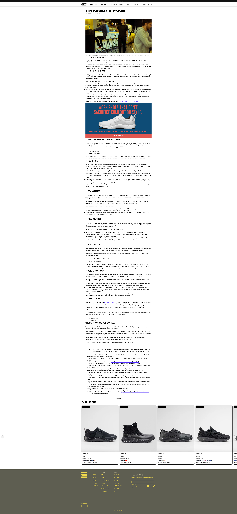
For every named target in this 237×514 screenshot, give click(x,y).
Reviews (116, 480)
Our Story (116, 488)
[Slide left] (2, 437)
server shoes (96, 328)
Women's (95, 477)
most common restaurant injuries (129, 101)
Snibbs (121, 510)
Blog (115, 491)
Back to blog (119, 398)
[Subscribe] (152, 482)
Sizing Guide (104, 483)
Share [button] (88, 17)
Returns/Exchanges (106, 480)
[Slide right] (234, 437)
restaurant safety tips (109, 302)
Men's (94, 474)
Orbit (197, 455)
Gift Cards (95, 486)
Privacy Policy (104, 491)
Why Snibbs (117, 483)
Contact (103, 477)
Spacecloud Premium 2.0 (164, 455)
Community (117, 477)
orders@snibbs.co (137, 486)
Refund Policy (104, 486)
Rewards (116, 474)
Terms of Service (105, 488)
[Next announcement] (155, 1)
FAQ (102, 474)
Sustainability (118, 486)
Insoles (95, 483)
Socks (94, 480)
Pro (121, 455)
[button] (104, 4)
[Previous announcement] (82, 1)
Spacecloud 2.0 (86, 455)
